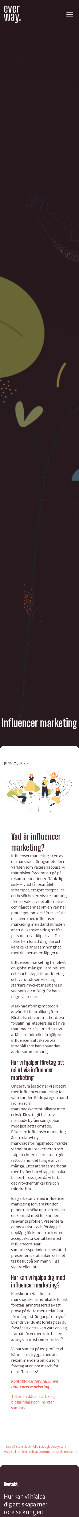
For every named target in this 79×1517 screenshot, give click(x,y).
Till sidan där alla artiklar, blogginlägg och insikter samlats (33, 1402)
